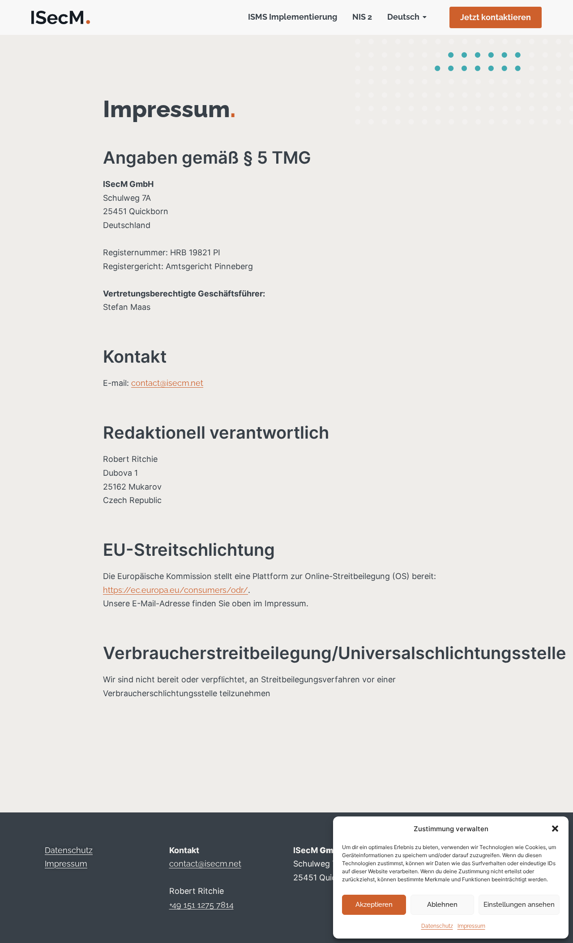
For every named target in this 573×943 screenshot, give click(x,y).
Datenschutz (437, 926)
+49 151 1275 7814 (201, 904)
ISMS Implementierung (292, 16)
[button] (555, 828)
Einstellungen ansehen (519, 905)
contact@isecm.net (167, 383)
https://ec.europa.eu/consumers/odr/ (175, 590)
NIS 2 (362, 16)
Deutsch (403, 16)
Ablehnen (442, 905)
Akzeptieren (374, 905)
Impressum (471, 926)
